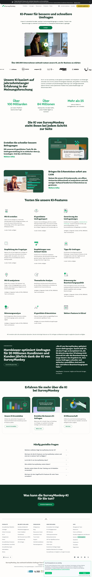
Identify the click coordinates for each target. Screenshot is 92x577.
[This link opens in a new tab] (74, 557)
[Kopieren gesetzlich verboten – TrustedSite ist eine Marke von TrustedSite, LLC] (43, 572)
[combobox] (7, 557)
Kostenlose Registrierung (46, 504)
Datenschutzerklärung (56, 569)
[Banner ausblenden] (90, 2)
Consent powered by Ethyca (83, 575)
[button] (46, 450)
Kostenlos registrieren (83, 6)
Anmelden (73, 6)
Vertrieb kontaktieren (65, 6)
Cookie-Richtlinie (66, 569)
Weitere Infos (77, 2)
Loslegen (46, 27)
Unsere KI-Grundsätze (11, 426)
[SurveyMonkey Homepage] (9, 6)
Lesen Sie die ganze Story (11, 364)
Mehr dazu (68, 426)
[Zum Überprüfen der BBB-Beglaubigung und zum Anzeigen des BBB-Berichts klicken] (30, 572)
